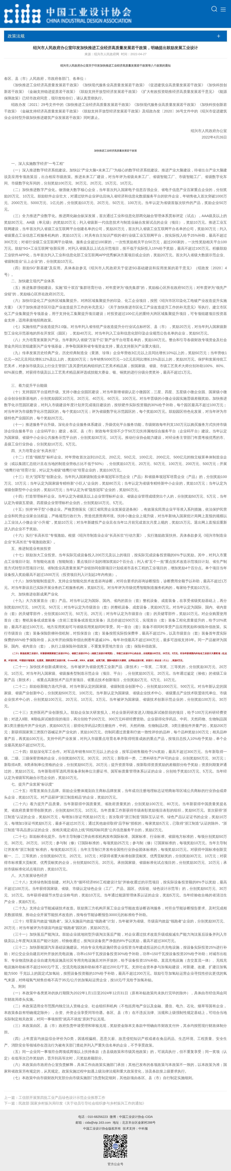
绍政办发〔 (20, 105)
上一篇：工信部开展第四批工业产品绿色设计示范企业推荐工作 (54, 1098)
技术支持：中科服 (135, 1128)
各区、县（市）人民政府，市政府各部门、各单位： (45, 79)
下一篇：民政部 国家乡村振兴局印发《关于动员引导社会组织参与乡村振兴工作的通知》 (75, 1103)
